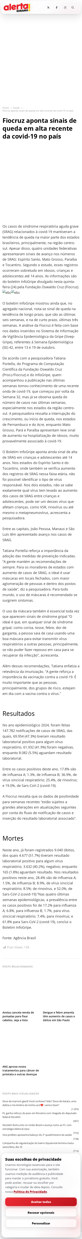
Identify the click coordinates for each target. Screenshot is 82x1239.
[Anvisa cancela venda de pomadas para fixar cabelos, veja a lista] (20, 974)
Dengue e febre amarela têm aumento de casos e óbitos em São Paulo (59, 1016)
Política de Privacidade (30, 1192)
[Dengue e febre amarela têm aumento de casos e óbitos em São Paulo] (61, 974)
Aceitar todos (41, 1202)
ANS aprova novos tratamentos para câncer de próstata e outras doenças (20, 1070)
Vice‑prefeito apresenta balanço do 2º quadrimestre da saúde (37, 1135)
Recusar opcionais (41, 1212)
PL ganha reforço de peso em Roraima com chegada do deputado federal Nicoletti (39, 1115)
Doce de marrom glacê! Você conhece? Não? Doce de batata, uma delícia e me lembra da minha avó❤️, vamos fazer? (39, 1103)
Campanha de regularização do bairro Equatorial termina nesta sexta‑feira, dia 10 (38, 1145)
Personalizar (41, 1223)
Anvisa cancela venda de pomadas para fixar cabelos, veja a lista (18, 1016)
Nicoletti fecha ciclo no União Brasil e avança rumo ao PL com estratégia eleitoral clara (37, 1127)
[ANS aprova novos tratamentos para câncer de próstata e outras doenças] (20, 1028)
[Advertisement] (41, 62)
